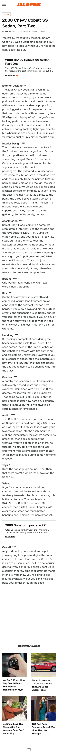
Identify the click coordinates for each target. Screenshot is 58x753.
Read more (10, 75)
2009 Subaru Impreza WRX (37, 507)
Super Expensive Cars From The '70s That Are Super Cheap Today (42, 685)
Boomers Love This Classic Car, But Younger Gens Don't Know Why (13, 729)
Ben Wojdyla (10, 31)
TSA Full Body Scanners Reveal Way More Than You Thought (43, 729)
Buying (6, 14)
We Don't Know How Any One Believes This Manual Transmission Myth (14, 685)
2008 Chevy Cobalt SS (21, 89)
